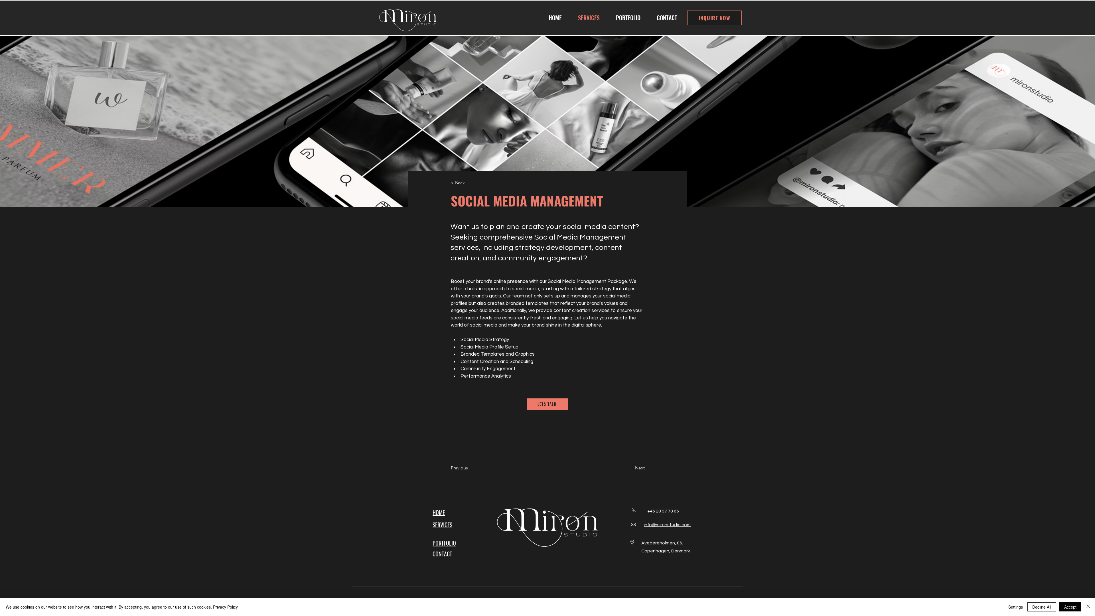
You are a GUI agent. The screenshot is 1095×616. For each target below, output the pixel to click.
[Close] (1088, 606)
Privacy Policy (225, 607)
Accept (1070, 607)
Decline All (1041, 607)
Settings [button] (1015, 607)
